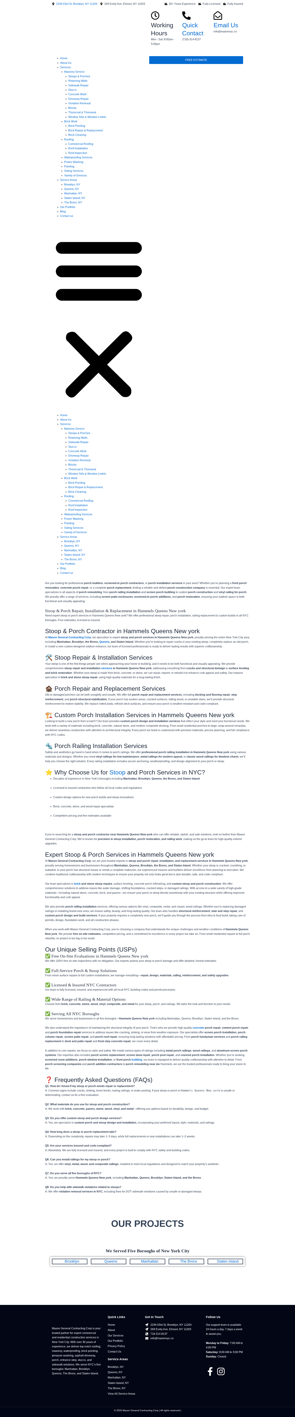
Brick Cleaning (77, 134)
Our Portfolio (67, 207)
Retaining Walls (77, 80)
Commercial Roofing (80, 143)
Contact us (66, 215)
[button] (99, 317)
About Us (65, 62)
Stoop (117, 772)
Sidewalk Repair (78, 85)
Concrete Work (77, 94)
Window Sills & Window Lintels (87, 117)
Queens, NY (71, 189)
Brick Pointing (76, 125)
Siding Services (73, 170)
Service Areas (68, 179)
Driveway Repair (78, 98)
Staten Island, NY (74, 198)
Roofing (69, 139)
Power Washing (73, 162)
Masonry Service (74, 71)
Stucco (72, 89)
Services (65, 67)
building (137, 1059)
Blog (63, 211)
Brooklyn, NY (72, 184)
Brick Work (70, 121)
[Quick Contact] (186, 15)
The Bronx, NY (73, 202)
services (106, 668)
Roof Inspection (77, 153)
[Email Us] (218, 15)
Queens (104, 641)
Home (63, 58)
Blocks (72, 107)
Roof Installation (78, 148)
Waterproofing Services (78, 157)
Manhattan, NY (73, 193)
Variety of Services (75, 175)
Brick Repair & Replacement (85, 130)
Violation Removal (79, 103)
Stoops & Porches (79, 76)
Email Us (226, 25)
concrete (198, 1027)
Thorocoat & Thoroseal (82, 112)
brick (77, 883)
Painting (69, 166)
